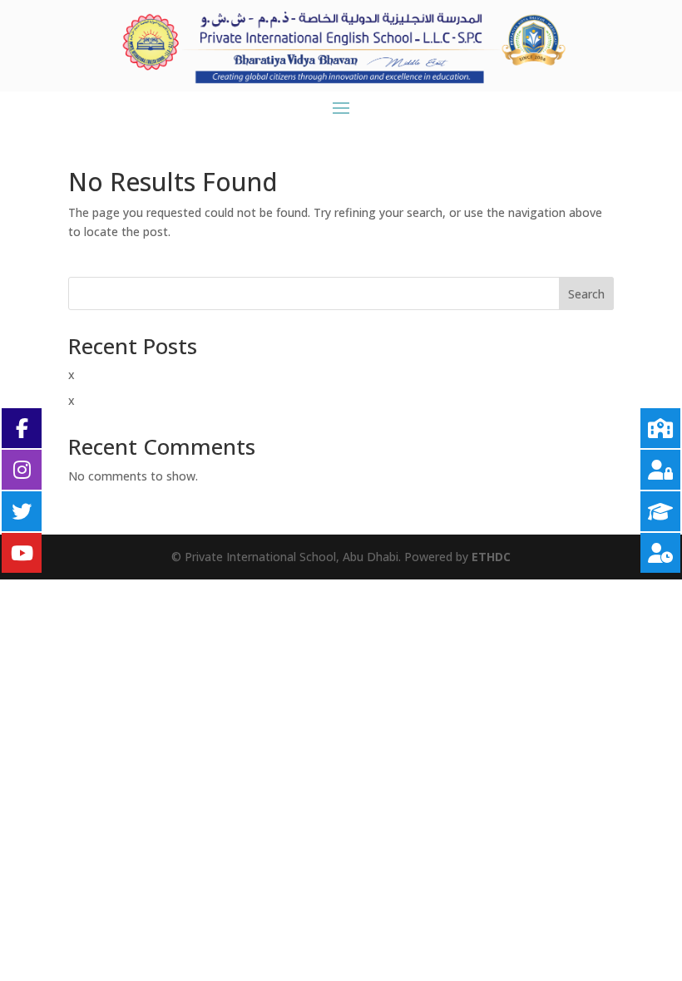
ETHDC (491, 556)
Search (586, 294)
